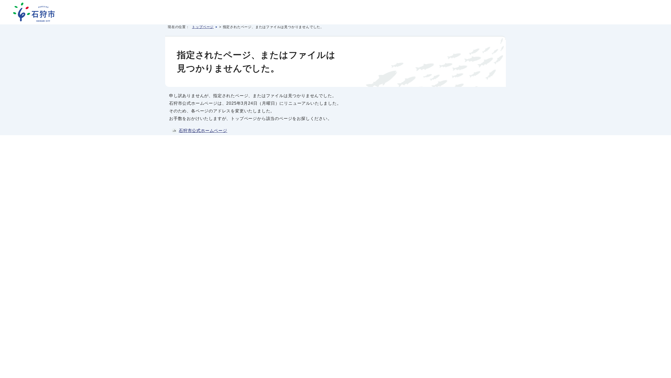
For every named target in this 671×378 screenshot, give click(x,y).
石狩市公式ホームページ (203, 130)
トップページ (203, 27)
